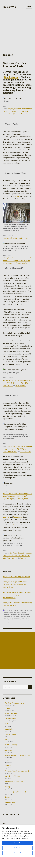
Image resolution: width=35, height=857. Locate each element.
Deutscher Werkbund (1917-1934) (17, 771)
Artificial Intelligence (12, 776)
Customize (17, 848)
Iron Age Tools (10, 802)
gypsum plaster (20, 614)
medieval (6, 517)
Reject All (17, 853)
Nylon (7, 739)
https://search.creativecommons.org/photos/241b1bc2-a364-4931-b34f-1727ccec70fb (17, 111)
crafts (13, 612)
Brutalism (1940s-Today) (14, 781)
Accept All (17, 843)
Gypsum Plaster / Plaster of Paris (14, 64)
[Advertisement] (17, 28)
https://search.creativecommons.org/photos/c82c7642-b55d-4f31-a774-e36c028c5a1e (17, 382)
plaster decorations (13, 620)
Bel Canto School (11, 713)
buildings (8, 612)
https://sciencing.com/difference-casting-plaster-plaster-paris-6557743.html (15, 584)
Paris (26, 618)
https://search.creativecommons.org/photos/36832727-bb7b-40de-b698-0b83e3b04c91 (17, 260)
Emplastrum (11, 77)
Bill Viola (8, 724)
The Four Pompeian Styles (14, 703)
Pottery (7, 787)
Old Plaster (21, 618)
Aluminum (8, 750)
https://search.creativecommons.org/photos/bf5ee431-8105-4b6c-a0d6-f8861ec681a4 (17, 448)
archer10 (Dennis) (25, 114)
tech (10, 622)
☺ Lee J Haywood (21, 499)
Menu (29, 7)
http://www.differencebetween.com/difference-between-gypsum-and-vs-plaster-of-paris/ (17, 594)
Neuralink (8, 797)
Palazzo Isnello (21, 263)
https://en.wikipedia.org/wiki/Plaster (16, 238)
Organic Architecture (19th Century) (18, 755)
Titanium (8, 760)
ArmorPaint (9, 729)
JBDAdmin (8, 610)
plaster (5, 620)
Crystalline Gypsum (21, 612)
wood (12, 525)
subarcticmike (20, 385)
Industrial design (18, 616)
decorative (6, 614)
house (4, 616)
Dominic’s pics (25, 451)
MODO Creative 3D (11, 745)
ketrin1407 (24, 558)
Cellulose (8, 766)
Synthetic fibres (10, 734)
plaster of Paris (24, 620)
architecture (28, 610)
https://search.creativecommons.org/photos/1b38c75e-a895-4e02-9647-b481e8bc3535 (17, 555)
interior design (13, 618)
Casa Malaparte (10, 719)
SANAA (7, 708)
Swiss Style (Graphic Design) (15, 792)
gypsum (12, 614)
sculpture (5, 622)
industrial (10, 616)
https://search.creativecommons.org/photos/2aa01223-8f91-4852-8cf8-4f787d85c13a (17, 496)
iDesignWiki (10, 7)
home (27, 614)
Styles (5, 823)
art (3, 612)
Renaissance (17, 517)
